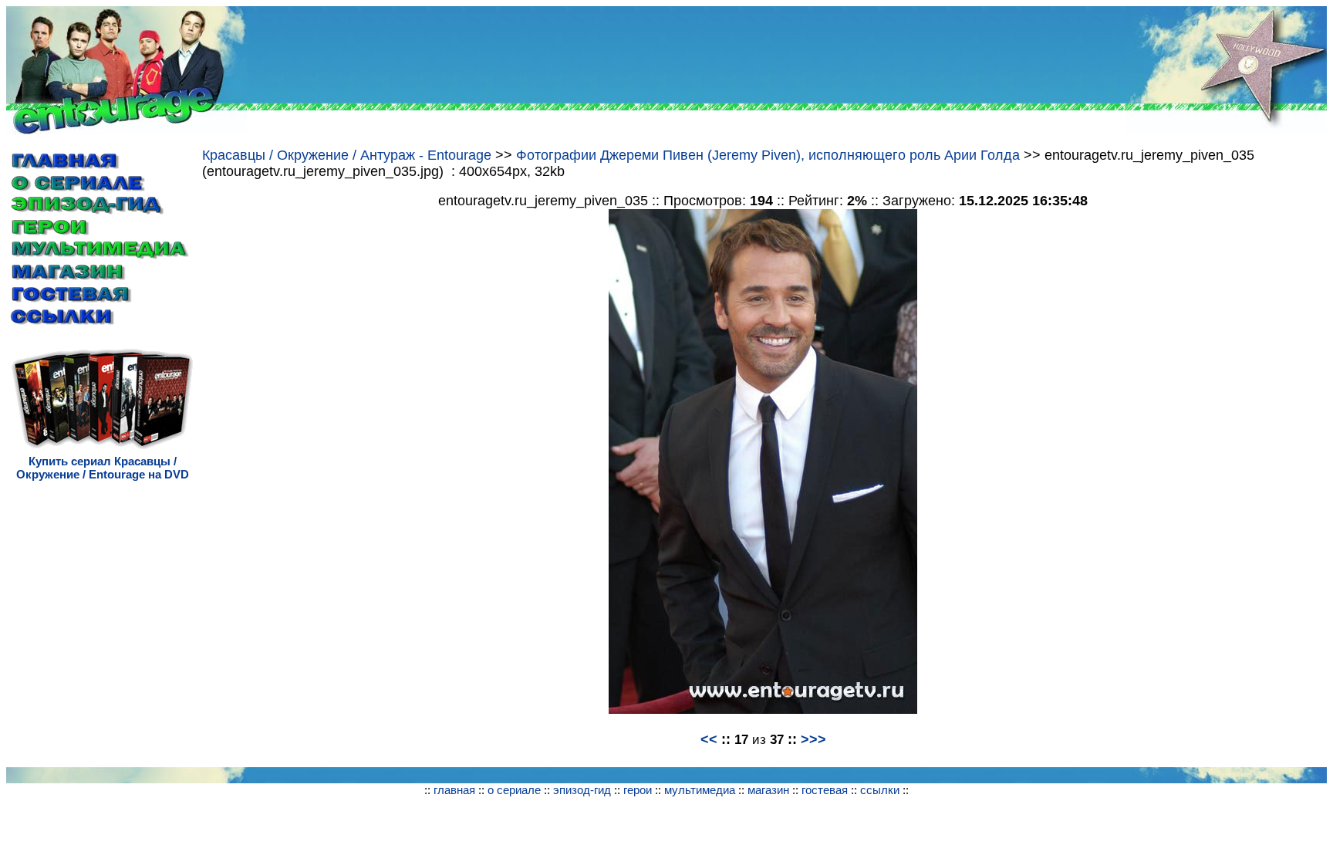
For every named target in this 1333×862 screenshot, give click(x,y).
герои (637, 789)
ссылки (879, 789)
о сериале (514, 789)
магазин (768, 789)
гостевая (824, 789)
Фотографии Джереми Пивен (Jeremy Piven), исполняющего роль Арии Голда (768, 155)
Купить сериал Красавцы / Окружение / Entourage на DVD (102, 468)
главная (454, 789)
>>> (813, 739)
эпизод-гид (582, 789)
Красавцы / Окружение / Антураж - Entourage (348, 155)
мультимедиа (699, 789)
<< (708, 739)
